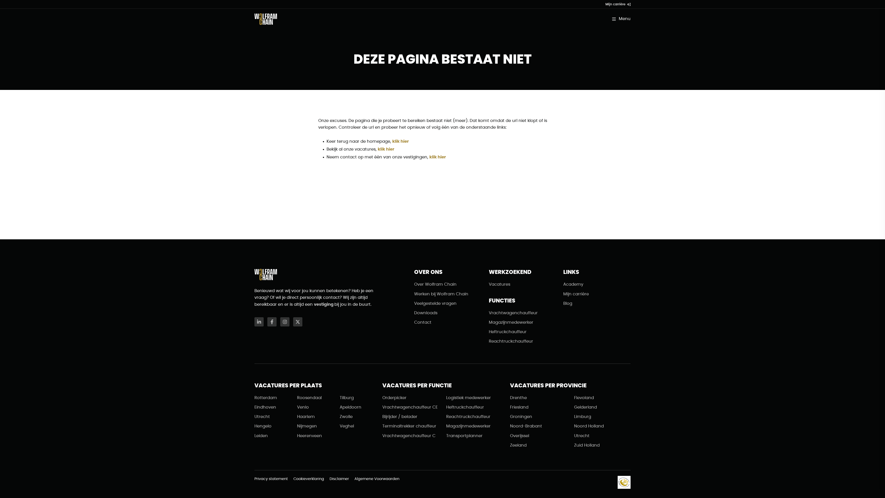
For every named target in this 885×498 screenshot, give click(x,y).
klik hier (400, 141)
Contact (422, 322)
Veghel (347, 426)
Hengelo (262, 426)
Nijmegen (307, 426)
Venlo (303, 407)
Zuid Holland (587, 445)
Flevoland (584, 398)
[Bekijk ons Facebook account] (272, 321)
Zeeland (518, 445)
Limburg (582, 417)
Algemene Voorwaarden (376, 479)
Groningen (521, 417)
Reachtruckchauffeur (511, 341)
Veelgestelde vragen (435, 304)
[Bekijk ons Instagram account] (284, 321)
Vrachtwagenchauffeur (513, 313)
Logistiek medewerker (468, 398)
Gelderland (585, 407)
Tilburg (347, 398)
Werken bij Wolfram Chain (441, 294)
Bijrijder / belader (399, 417)
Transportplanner (464, 436)
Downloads (425, 313)
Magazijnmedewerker (511, 322)
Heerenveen (309, 436)
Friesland (519, 407)
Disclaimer (339, 479)
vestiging (324, 304)
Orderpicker (394, 398)
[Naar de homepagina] (265, 19)
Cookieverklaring (308, 479)
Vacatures (499, 284)
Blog (567, 304)
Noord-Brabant (526, 426)
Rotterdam (265, 398)
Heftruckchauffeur (508, 332)
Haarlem (306, 417)
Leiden (261, 436)
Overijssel (519, 436)
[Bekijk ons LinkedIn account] (259, 321)
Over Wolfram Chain (435, 284)
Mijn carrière (615, 4)
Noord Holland (589, 426)
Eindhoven (265, 407)
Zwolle (346, 417)
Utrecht (262, 417)
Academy (573, 284)
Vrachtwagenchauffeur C (409, 436)
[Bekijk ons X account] (297, 321)
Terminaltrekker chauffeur (409, 426)
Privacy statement (271, 479)
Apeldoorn (350, 407)
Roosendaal (309, 398)
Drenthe (518, 398)
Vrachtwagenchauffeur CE (410, 407)
